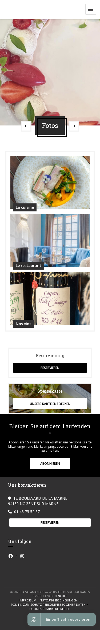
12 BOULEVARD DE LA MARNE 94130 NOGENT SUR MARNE (37, 501)
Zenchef (60, 596)
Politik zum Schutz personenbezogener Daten (50, 605)
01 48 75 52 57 (27, 511)
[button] (90, 9)
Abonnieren (50, 463)
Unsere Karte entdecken (50, 403)
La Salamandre (26, 9)
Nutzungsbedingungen (60, 600)
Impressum (29, 600)
